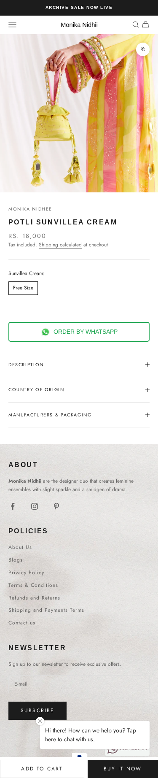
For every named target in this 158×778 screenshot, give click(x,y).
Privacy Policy (26, 572)
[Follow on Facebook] (12, 506)
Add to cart (42, 769)
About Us (20, 547)
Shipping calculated (60, 245)
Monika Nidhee (30, 208)
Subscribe (37, 710)
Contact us (21, 623)
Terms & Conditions (33, 585)
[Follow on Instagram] (34, 506)
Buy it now (123, 769)
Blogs (15, 560)
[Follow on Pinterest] (56, 506)
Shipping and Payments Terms (46, 610)
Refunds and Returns (34, 598)
